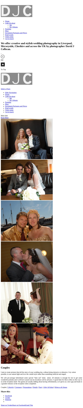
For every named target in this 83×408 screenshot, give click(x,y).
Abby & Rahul (48, 387)
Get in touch (9, 39)
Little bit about (10, 23)
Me (11, 25)
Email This (29, 405)
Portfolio (8, 29)
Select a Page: (5, 89)
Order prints (9, 37)
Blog (7, 31)
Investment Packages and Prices (16, 33)
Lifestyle (11, 387)
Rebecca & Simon (61, 387)
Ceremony (18, 387)
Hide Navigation (11, 92)
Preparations (27, 387)
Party (40, 387)
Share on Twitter (6, 405)
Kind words (9, 35)
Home (7, 21)
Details (35, 387)
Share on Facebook (18, 405)
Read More (5, 118)
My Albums (14, 27)
